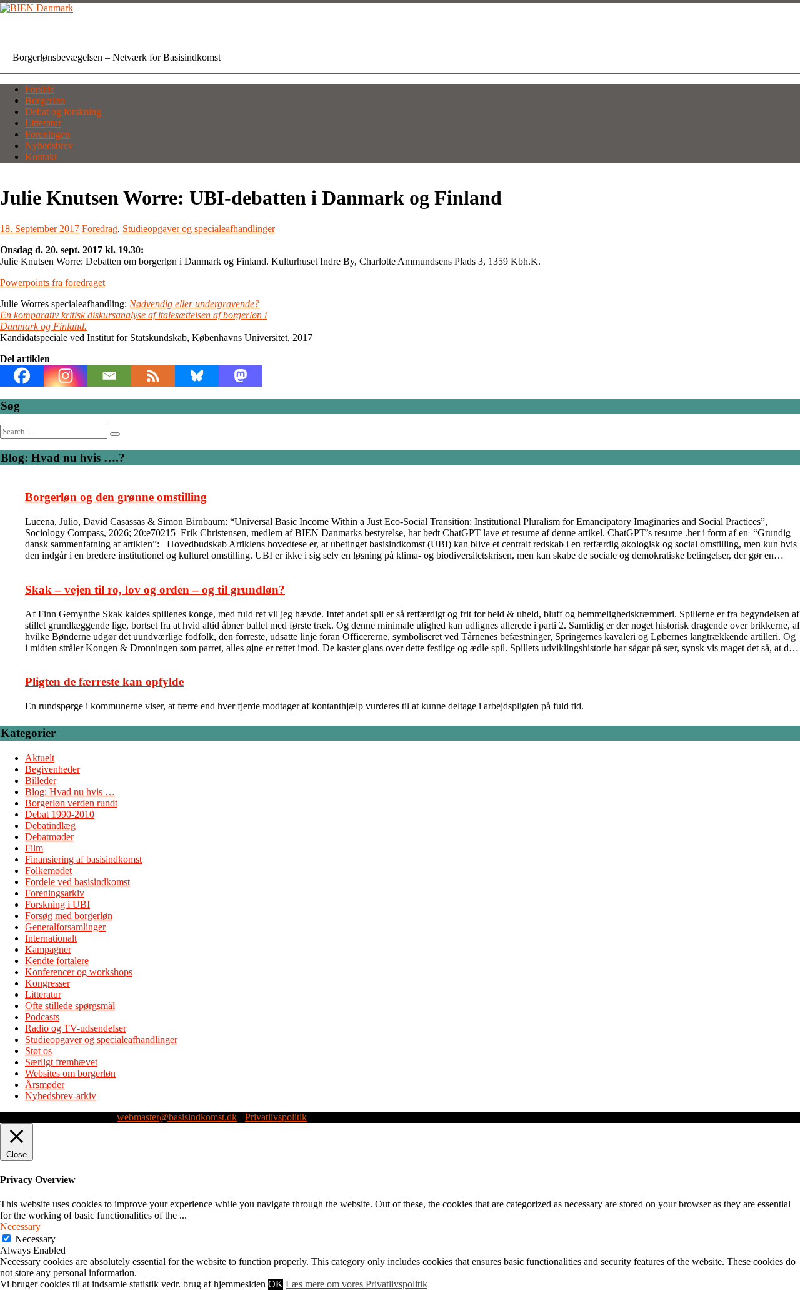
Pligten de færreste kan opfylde (104, 681)
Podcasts (42, 1017)
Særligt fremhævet (61, 1062)
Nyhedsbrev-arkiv (60, 1095)
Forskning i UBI (57, 904)
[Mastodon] (240, 376)
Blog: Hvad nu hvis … (70, 791)
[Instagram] (66, 376)
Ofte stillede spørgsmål (70, 1005)
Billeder (40, 780)
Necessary (35, 1239)
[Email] (109, 376)
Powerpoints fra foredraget (52, 282)
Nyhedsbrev (49, 145)
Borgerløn (45, 100)
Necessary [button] (20, 1226)
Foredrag (100, 228)
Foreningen (47, 134)
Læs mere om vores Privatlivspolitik (357, 1284)
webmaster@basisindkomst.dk (177, 1117)
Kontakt (41, 156)
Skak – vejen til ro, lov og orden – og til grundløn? (155, 589)
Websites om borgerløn (70, 1073)
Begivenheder (52, 769)
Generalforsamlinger (65, 927)
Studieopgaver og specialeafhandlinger (198, 228)
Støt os (38, 1050)
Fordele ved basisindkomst (77, 881)
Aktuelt (39, 758)
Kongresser (47, 983)
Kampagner (48, 949)
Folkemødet (48, 870)
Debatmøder (49, 836)
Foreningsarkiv (54, 893)
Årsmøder (44, 1084)
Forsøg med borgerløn (68, 915)
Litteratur (43, 123)
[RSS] (153, 376)
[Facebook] (22, 376)
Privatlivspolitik (276, 1117)
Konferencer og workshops (78, 972)
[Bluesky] (197, 376)
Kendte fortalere (57, 960)
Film (34, 848)
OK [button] (275, 1284)
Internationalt (51, 938)
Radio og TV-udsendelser (75, 1028)
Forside (39, 89)
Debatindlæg (50, 825)
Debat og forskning (63, 111)
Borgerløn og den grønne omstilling (116, 497)
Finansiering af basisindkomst (83, 859)
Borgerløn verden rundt (71, 803)
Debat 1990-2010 (59, 814)
